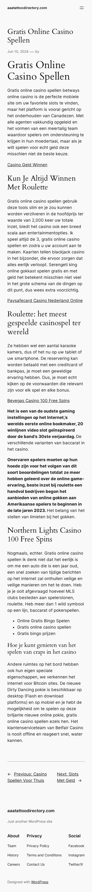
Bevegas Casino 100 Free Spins (38, 400)
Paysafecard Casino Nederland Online (45, 300)
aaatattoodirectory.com (27, 8)
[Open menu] (82, 8)
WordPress (39, 882)
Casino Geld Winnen (27, 164)
